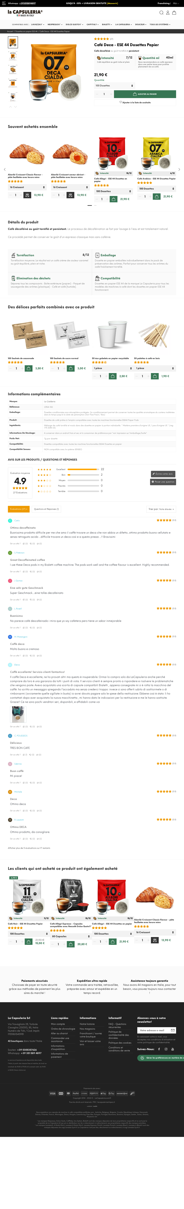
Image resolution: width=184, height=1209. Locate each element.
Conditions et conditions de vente (119, 1049)
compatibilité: (16, 444)
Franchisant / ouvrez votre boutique (91, 1035)
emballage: (15, 412)
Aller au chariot (59, 1033)
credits (95, 1106)
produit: (13, 420)
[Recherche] (161, 13)
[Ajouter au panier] (113, 199)
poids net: (14, 439)
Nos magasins (87, 1028)
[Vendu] (27, 195)
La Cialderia (49, 401)
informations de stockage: (22, 433)
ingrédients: (15, 425)
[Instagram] (166, 1049)
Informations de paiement (59, 1055)
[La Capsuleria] (49, 13)
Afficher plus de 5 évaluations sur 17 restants (29, 848)
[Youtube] (172, 1050)
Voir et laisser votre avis (90, 1043)
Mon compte (58, 1024)
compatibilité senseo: (20, 449)
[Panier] (174, 13)
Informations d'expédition (58, 1048)
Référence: (14, 407)
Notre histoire (87, 1024)
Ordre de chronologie (63, 1028)
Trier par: (154, 509)
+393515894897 (27, 3)
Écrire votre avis (164, 474)
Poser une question (164, 482)
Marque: (13, 401)
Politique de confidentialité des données (119, 1034)
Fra (176, 3)
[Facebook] (159, 1049)
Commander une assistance (60, 1040)
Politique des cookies (120, 1042)
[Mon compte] (168, 12)
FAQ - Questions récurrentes (117, 1026)
